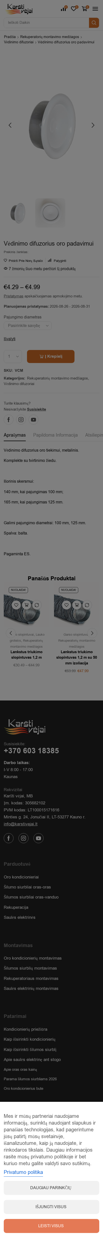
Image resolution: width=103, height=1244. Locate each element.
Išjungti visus (51, 1207)
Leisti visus (51, 1226)
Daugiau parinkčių (51, 1188)
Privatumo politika (23, 1172)
